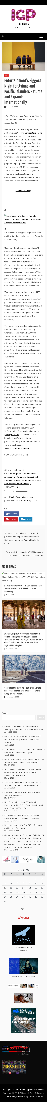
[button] (23, 222)
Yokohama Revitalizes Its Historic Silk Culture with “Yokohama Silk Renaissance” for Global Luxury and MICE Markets (22, 690)
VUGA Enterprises (22, 947)
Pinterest (12, 519)
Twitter (26, 513)
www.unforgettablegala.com (17, 448)
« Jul (22, 908)
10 (5, 887)
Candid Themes (36, 1096)
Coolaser (40, 1093)
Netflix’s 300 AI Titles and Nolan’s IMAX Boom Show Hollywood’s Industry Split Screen (22, 739)
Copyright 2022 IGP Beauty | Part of (19, 1093)
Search (5, 713)
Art (6, 75)
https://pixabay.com (21, 491)
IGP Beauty (23, 24)
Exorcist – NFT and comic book (23, 976)
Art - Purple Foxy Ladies (15, 497)
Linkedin (27, 519)
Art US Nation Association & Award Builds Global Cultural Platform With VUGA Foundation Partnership (23, 588)
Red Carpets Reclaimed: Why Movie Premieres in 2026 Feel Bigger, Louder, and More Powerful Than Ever (23, 805)
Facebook (12, 513)
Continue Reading (23, 190)
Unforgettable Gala (33, 133)
